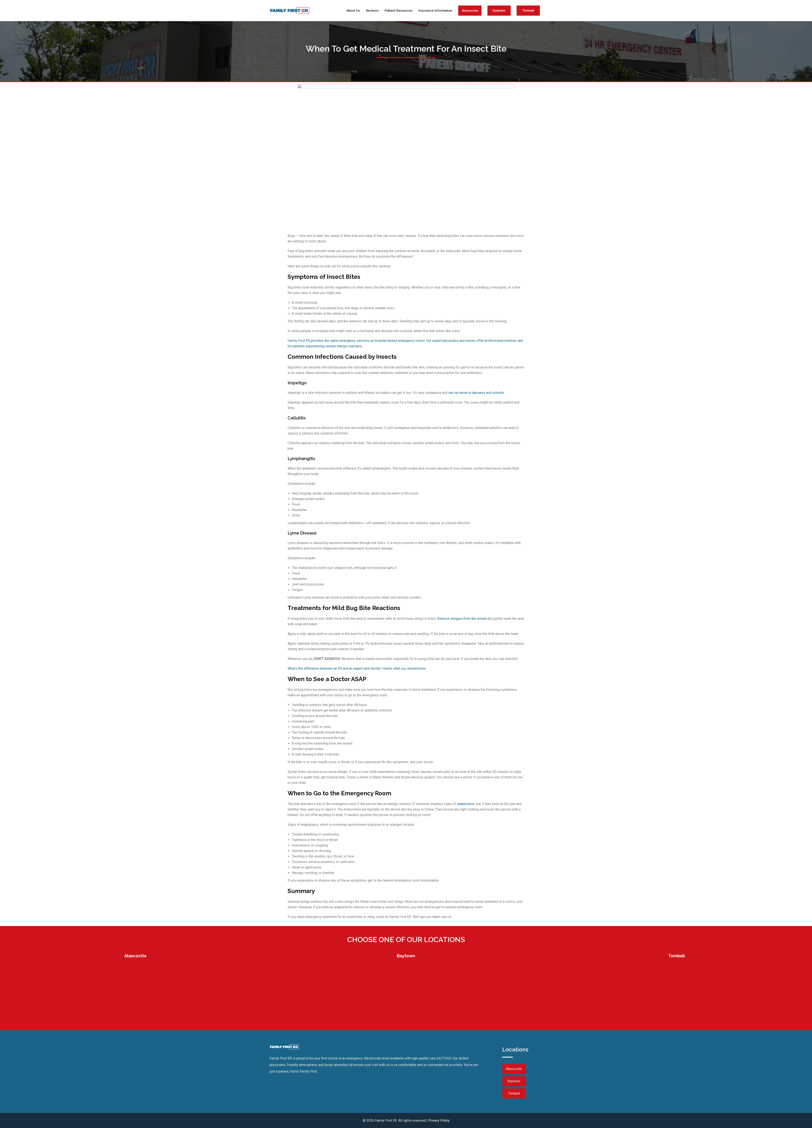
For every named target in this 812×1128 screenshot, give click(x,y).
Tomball (528, 10)
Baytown (499, 10)
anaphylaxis (465, 804)
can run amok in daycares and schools (476, 393)
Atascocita (470, 10)
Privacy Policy (439, 1120)
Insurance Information (435, 10)
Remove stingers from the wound (462, 619)
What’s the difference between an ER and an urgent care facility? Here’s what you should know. (357, 668)
